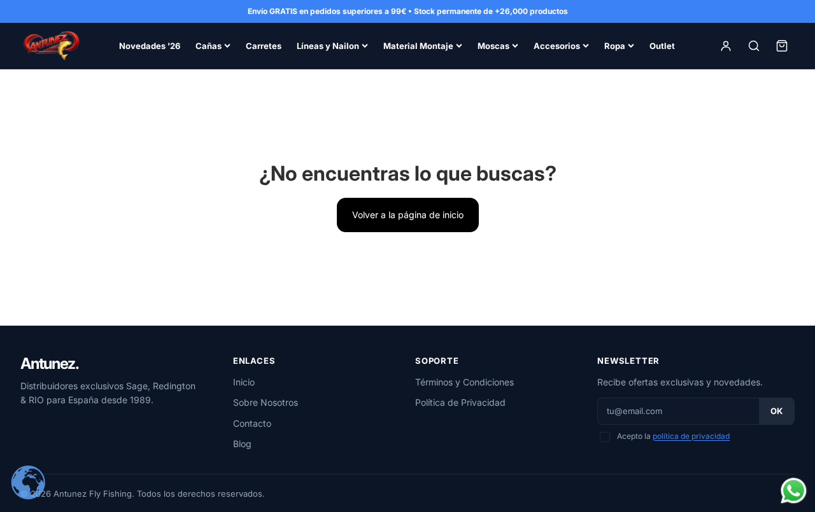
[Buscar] (754, 46)
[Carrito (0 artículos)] (782, 46)
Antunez (49, 363)
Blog (242, 443)
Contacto (252, 423)
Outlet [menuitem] (662, 46)
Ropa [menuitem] (614, 46)
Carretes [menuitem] (263, 46)
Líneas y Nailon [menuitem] (328, 46)
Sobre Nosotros (265, 402)
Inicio (244, 382)
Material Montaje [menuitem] (418, 46)
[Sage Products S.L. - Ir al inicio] (51, 45)
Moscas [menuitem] (493, 46)
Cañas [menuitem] (208, 46)
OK (776, 411)
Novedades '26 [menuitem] (149, 46)
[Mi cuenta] (726, 46)
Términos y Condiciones (464, 382)
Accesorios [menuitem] (557, 46)
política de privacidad (691, 436)
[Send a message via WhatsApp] (794, 491)
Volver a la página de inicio (408, 214)
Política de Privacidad (460, 402)
